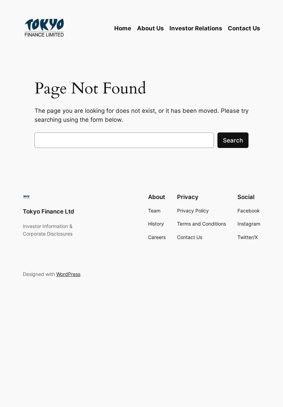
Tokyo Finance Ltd (48, 211)
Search (233, 140)
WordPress (68, 274)
